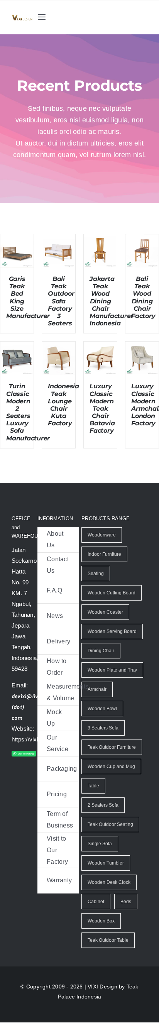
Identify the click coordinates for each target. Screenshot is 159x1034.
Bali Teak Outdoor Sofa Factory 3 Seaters (61, 312)
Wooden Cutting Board (112, 604)
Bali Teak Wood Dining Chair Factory (143, 309)
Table (93, 797)
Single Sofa (100, 855)
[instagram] (15, 808)
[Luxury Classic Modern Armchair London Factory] (142, 358)
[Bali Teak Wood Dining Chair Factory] (142, 251)
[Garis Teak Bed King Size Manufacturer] (17, 251)
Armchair (97, 701)
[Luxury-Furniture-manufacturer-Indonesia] (22, 17)
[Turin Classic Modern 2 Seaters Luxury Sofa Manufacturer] (17, 358)
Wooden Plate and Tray (112, 681)
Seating (96, 585)
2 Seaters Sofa (103, 816)
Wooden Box (101, 932)
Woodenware (101, 546)
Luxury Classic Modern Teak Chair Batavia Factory (102, 420)
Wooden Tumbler (105, 874)
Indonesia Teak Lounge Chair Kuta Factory (63, 416)
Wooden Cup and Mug (111, 778)
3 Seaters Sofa (103, 739)
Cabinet (96, 913)
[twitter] (31, 792)
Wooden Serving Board (111, 643)
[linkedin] (15, 823)
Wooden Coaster (105, 623)
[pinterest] (31, 823)
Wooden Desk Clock (108, 894)
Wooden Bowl (102, 720)
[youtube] (31, 808)
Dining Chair (101, 662)
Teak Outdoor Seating (111, 836)
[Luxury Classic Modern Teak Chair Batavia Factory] (100, 358)
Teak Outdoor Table (108, 951)
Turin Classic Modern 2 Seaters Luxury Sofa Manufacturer (28, 423)
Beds (125, 913)
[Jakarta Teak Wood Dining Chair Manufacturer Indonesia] (100, 251)
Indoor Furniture (105, 566)
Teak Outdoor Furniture (112, 759)
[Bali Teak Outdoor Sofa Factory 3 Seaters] (58, 251)
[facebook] (15, 792)
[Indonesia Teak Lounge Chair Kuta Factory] (58, 358)
